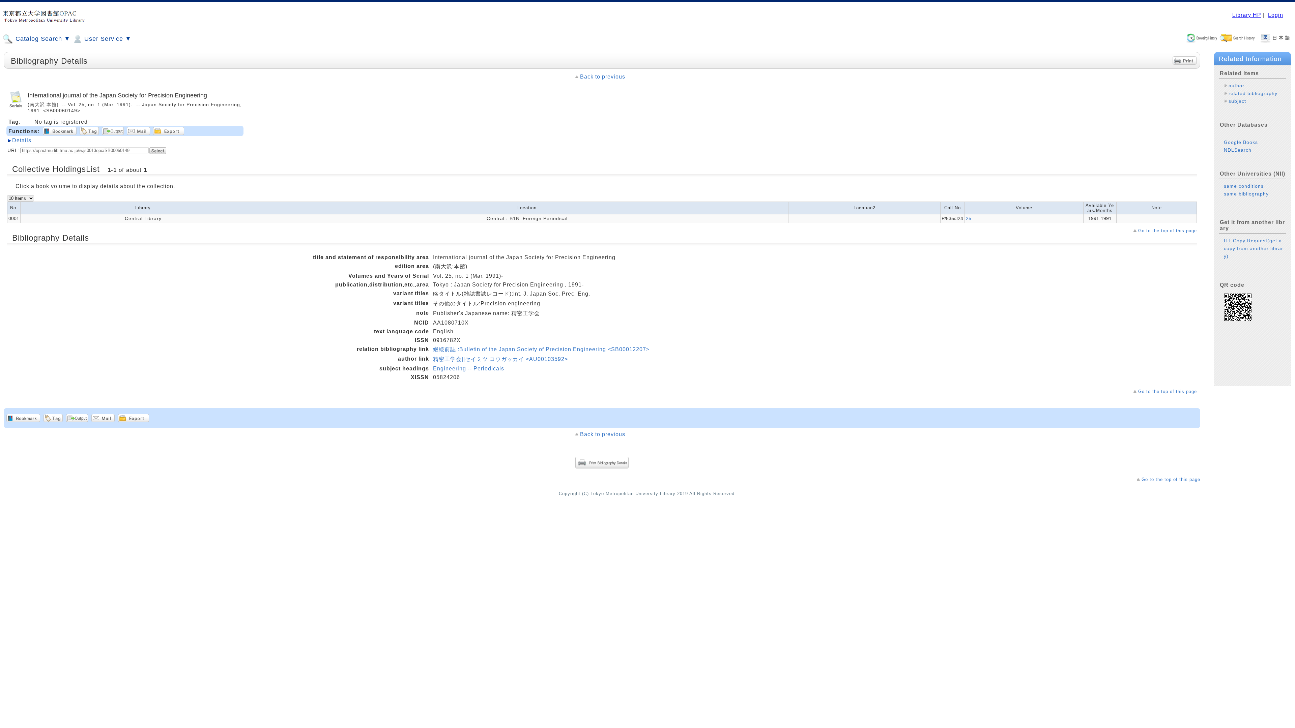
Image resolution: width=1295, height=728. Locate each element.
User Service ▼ (107, 38)
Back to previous (602, 77)
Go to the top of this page (1167, 230)
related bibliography (1253, 93)
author (1236, 85)
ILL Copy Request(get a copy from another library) (1253, 248)
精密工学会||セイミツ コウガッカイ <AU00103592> (500, 359)
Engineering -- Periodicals (468, 368)
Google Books (1241, 142)
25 (968, 218)
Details (21, 140)
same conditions (1244, 186)
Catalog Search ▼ (41, 38)
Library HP (1246, 15)
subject (1237, 101)
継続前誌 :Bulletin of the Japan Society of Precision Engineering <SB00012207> (541, 349)
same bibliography (1246, 193)
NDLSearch (1237, 150)
